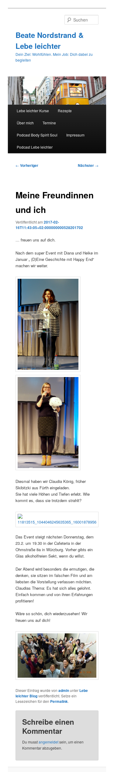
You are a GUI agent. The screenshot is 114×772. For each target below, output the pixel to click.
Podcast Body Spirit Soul (37, 134)
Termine (49, 122)
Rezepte (65, 110)
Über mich (25, 122)
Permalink (59, 701)
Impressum (75, 134)
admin (63, 690)
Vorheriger (27, 165)
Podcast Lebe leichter (35, 147)
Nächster (88, 165)
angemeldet (48, 741)
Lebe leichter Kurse (33, 110)
